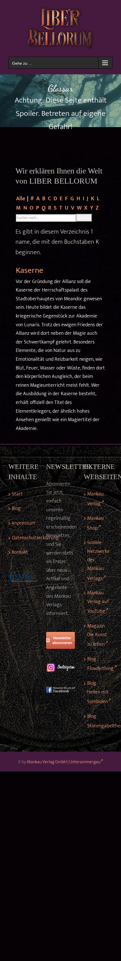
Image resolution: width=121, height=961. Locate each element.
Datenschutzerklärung (23, 538)
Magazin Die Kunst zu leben (97, 635)
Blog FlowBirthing (98, 664)
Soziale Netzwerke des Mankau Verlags (98, 560)
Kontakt (20, 552)
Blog (16, 508)
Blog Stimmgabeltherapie (98, 721)
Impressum (23, 523)
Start (17, 494)
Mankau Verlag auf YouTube (98, 602)
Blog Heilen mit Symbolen (98, 692)
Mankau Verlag (95, 499)
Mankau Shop (95, 523)
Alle (20, 198)
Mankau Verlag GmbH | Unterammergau (63, 762)
